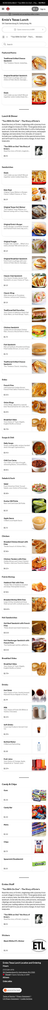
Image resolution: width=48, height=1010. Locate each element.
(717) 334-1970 (8, 970)
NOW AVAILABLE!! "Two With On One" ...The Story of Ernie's (19, 3)
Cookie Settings (26, 999)
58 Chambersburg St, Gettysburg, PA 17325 (19, 972)
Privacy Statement (23, 996)
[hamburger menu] (3, 9)
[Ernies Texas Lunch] (8, 9)
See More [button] (42, 3)
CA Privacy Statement (11, 999)
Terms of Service (9, 996)
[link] (22, 36)
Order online (7, 981)
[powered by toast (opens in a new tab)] (12, 990)
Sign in (42, 9)
